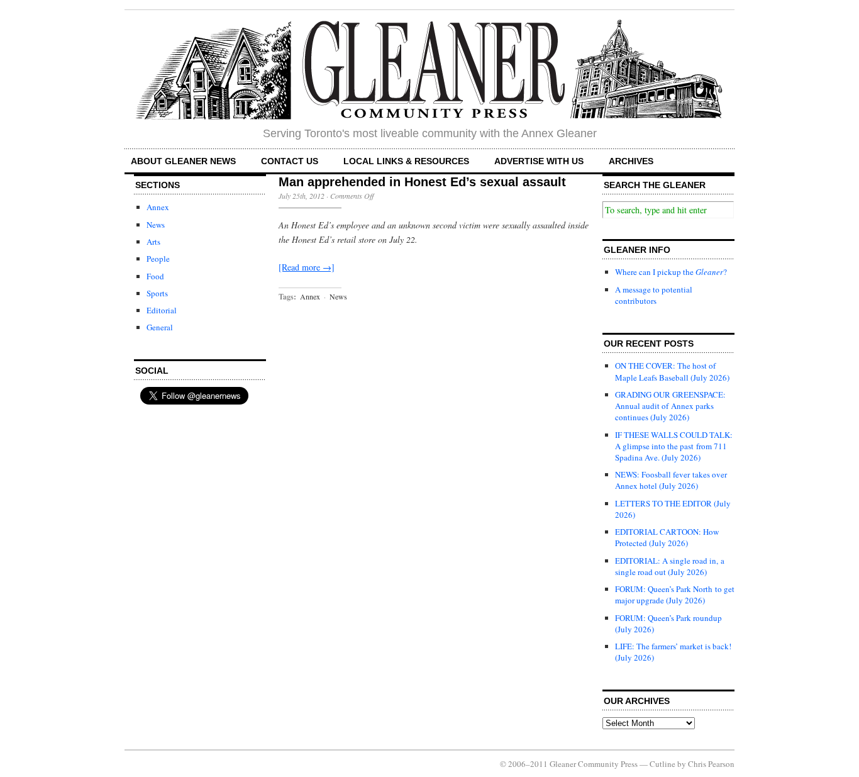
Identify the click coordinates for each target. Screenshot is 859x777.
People (158, 258)
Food (155, 276)
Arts (153, 241)
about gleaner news (183, 161)
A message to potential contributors (653, 295)
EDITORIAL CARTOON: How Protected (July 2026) (667, 537)
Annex (158, 207)
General (160, 327)
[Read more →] (307, 267)
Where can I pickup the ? (671, 271)
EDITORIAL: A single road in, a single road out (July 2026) (669, 566)
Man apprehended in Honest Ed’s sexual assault (422, 182)
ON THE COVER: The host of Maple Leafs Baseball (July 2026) (672, 371)
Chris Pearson (711, 763)
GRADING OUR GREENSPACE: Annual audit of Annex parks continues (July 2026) (670, 406)
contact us (289, 161)
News (156, 224)
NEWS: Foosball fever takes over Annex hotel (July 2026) (671, 480)
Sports (157, 293)
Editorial (162, 310)
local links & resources (406, 161)
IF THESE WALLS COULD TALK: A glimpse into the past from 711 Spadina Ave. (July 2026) (674, 446)
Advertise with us (539, 161)
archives (631, 161)
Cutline (662, 763)
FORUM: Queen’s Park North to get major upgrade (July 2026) (674, 594)
